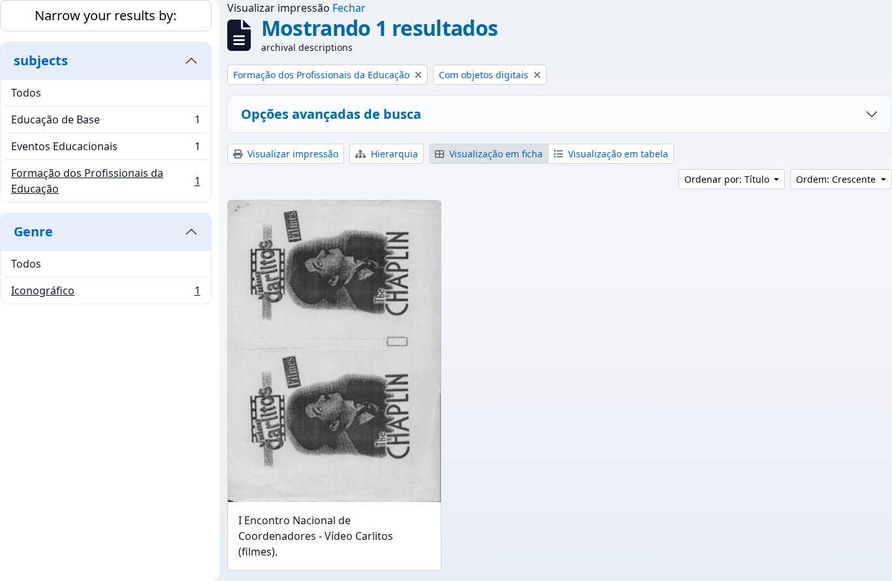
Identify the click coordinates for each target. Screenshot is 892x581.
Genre (33, 231)
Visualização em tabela (616, 154)
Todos (26, 93)
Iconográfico (105, 293)
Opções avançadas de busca (331, 114)
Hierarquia (393, 154)
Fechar (349, 8)
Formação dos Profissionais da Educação (105, 181)
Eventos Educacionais (105, 149)
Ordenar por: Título (728, 179)
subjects (41, 60)
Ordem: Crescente (837, 179)
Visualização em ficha (495, 154)
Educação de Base (105, 122)
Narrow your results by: (105, 15)
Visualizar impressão (291, 154)
